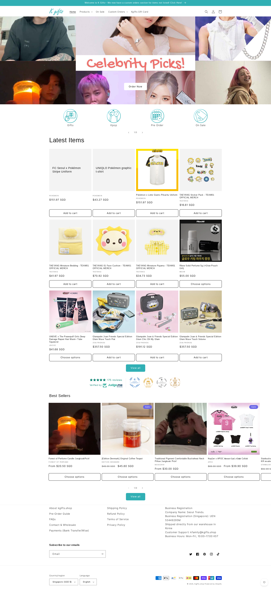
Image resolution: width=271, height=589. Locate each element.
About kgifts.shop (60, 508)
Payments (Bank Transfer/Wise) (69, 530)
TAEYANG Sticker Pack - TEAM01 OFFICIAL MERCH (197, 196)
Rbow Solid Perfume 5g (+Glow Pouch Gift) (199, 266)
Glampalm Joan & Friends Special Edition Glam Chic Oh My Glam (157, 337)
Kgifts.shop (199, 584)
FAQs (52, 519)
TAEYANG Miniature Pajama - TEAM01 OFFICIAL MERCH (155, 266)
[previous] (128, 132)
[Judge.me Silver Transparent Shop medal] (162, 382)
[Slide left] (128, 488)
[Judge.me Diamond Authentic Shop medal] (135, 382)
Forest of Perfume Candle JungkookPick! (69, 458)
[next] (142, 132)
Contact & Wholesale (62, 524)
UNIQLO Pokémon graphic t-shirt (113, 169)
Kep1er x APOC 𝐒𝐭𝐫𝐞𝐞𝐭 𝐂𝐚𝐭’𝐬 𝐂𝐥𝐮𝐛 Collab (228, 458)
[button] (86, 11)
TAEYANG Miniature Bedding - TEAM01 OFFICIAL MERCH (69, 266)
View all (136, 367)
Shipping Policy (117, 508)
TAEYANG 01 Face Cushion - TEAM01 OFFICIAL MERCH (112, 266)
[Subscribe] (102, 554)
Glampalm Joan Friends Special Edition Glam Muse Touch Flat (112, 337)
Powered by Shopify (213, 584)
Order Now (135, 86)
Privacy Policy (116, 524)
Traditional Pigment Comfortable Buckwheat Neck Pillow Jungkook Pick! (179, 459)
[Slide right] (142, 488)
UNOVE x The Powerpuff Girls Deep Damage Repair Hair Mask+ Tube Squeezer (67, 339)
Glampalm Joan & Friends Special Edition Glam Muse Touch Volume (200, 337)
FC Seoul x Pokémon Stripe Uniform (66, 169)
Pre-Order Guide (59, 513)
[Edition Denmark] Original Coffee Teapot (122, 458)
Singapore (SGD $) (62, 582)
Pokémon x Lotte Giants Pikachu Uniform (157, 195)
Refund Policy (116, 513)
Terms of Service (118, 519)
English (86, 582)
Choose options (201, 284)
